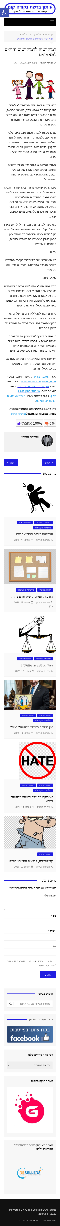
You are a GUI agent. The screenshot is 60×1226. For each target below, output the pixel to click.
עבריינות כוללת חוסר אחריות (34, 534)
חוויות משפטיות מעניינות (37, 665)
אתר (54, 946)
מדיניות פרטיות (49, 1220)
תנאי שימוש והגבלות (28, 1220)
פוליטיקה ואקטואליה (42, 527)
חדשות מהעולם (28, 715)
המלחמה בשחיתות (43, 522)
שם (53, 915)
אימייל (52, 930)
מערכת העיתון (46, 62)
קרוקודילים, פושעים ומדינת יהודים (31, 861)
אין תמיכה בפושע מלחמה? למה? (31, 727)
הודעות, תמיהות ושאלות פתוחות (32, 597)
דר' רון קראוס (43, 671)
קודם (47, 462)
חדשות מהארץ (25, 522)
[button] (4, 12)
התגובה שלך (50, 895)
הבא (12, 462)
